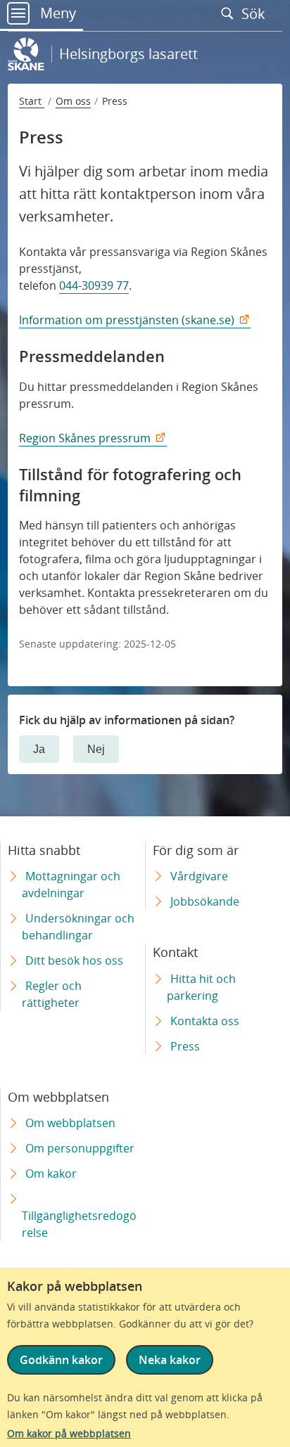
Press (185, 1046)
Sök (255, 13)
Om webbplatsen (70, 1123)
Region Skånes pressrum (85, 438)
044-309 (80, 285)
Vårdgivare (199, 876)
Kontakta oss (204, 1021)
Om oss (73, 101)
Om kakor (51, 1173)
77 (121, 285)
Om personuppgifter (79, 1148)
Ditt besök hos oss (74, 960)
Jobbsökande (204, 901)
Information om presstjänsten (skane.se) (126, 320)
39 (107, 285)
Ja (39, 749)
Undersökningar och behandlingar (78, 927)
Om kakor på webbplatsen (69, 1433)
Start (31, 101)
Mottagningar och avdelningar (71, 884)
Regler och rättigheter (52, 994)
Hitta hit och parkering (201, 987)
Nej (96, 749)
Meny (56, 13)
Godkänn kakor (61, 1360)
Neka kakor (170, 1360)
